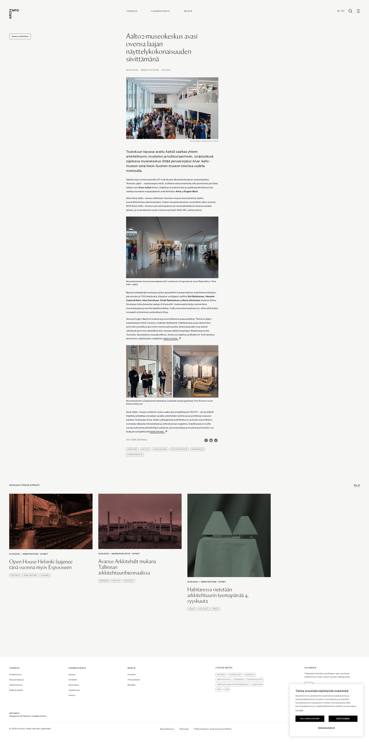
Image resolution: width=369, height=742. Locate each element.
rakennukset (198, 449)
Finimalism (257, 684)
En (342, 11)
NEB (227, 689)
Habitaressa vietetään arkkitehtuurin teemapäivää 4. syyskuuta (218, 595)
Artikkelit (72, 679)
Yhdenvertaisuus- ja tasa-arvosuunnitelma (212, 729)
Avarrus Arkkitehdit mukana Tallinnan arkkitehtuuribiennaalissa (127, 567)
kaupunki (45, 575)
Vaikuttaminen (16, 685)
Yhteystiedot (134, 679)
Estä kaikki (343, 719)
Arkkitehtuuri (150, 70)
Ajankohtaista (160, 11)
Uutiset (166, 70)
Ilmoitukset (73, 685)
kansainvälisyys (134, 454)
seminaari (104, 581)
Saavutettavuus (167, 729)
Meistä (188, 11)
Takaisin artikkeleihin (20, 36)
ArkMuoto (249, 675)
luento (192, 609)
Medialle (131, 685)
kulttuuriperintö (179, 449)
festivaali (15, 575)
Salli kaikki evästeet (310, 718)
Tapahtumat (74, 690)
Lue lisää (299, 710)
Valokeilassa (235, 675)
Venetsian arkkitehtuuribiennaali (233, 684)
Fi (338, 11)
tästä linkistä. (171, 338)
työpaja (215, 609)
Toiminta (131, 11)
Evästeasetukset (326, 728)
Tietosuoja (184, 729)
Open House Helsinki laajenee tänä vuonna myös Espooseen (41, 564)
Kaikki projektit (16, 690)
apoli (219, 689)
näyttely (145, 449)
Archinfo (132, 674)
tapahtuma (132, 449)
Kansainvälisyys (121, 553)
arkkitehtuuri (160, 449)
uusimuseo (239, 680)
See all (357, 485)
